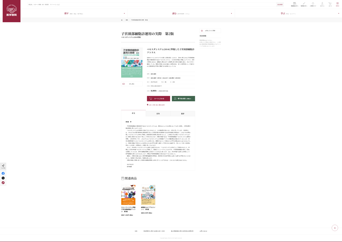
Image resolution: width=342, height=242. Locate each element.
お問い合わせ (203, 231)
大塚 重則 (171, 78)
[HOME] (122, 20)
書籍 (127, 20)
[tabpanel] (131, 63)
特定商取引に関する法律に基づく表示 (154, 231)
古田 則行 (178, 78)
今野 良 (159, 78)
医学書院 (11, 11)
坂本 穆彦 (153, 74)
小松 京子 (165, 78)
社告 (136, 231)
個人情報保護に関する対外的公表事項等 (182, 231)
